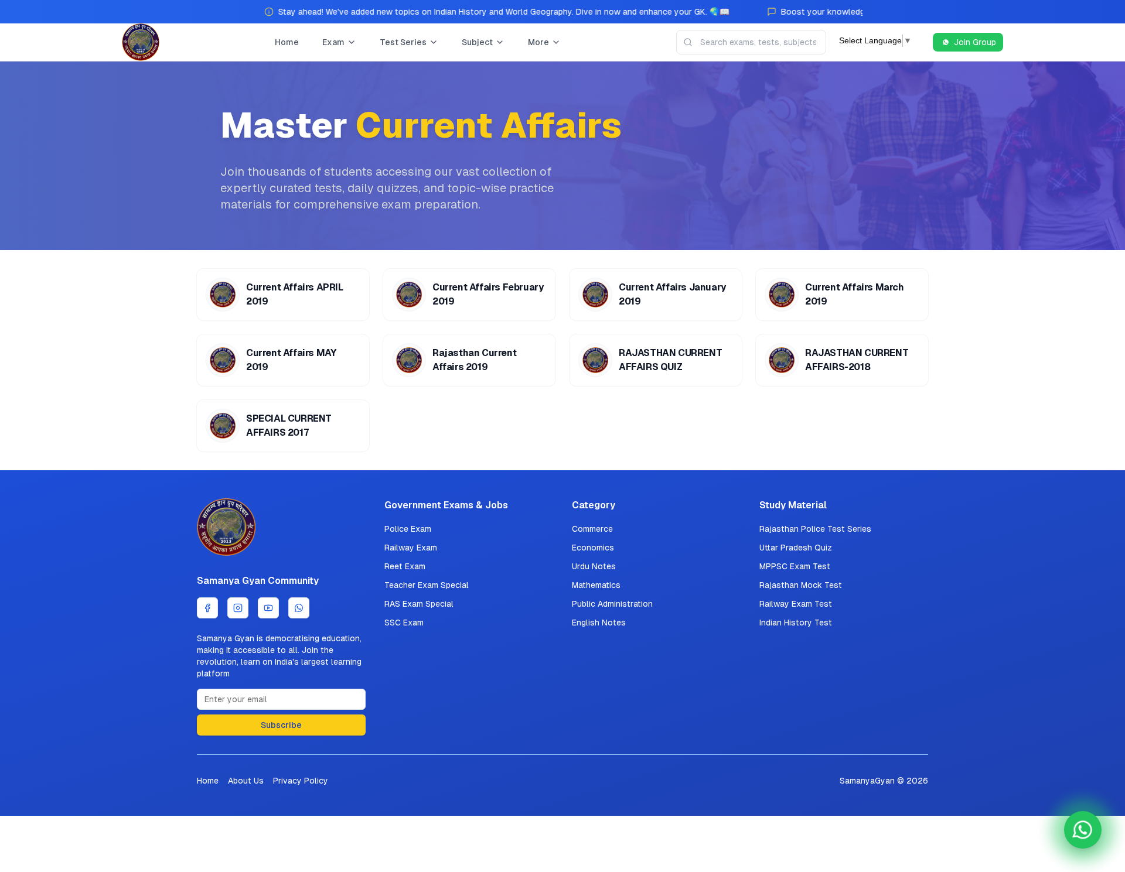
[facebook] (207, 607)
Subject (477, 42)
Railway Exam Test (795, 603)
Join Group (975, 42)
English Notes (599, 622)
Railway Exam (410, 547)
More (538, 42)
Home (287, 42)
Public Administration (612, 603)
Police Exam (407, 529)
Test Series (403, 42)
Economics (593, 547)
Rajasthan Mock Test (800, 585)
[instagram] (237, 607)
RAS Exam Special (419, 603)
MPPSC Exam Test (794, 566)
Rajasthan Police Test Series (815, 529)
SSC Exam (404, 622)
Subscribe (281, 725)
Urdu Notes (594, 566)
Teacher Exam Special (426, 585)
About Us (246, 780)
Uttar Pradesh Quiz (795, 547)
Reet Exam (404, 566)
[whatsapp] (298, 607)
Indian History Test (795, 622)
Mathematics (596, 585)
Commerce (592, 529)
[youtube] (268, 607)
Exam (333, 42)
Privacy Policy (300, 780)
